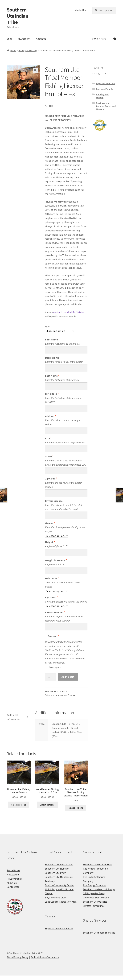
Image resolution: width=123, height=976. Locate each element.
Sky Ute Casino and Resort (59, 928)
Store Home (13, 870)
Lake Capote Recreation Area (61, 901)
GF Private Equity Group (96, 897)
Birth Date (51, 393)
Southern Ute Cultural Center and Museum (106, 106)
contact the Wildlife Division (68, 312)
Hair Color (51, 578)
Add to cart (68, 676)
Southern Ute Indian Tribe (17, 16)
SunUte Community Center (59, 885)
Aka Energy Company (94, 885)
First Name (52, 339)
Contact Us (80, 10)
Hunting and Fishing (28, 50)
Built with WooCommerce (45, 957)
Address (50, 416)
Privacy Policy (14, 878)
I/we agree (55, 667)
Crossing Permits (104, 88)
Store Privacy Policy (17, 957)
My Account (24, 38)
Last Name (52, 375)
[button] (35, 70)
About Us (41, 38)
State (49, 456)
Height (50, 542)
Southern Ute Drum (55, 872)
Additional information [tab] (13, 717)
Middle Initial (52, 357)
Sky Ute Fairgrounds (94, 905)
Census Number (55, 612)
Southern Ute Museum (57, 868)
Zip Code (51, 478)
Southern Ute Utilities (95, 901)
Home (13, 50)
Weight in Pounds (56, 560)
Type (47, 326)
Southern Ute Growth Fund (97, 864)
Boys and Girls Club (105, 83)
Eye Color (51, 597)
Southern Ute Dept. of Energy (99, 889)
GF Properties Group (94, 893)
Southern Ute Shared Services (99, 932)
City (48, 438)
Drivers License (54, 500)
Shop (9, 38)
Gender (50, 523)
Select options (18, 804)
